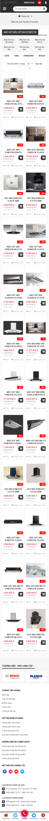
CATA (6, 56)
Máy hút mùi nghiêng (24, 41)
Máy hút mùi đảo (9, 48)
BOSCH (42, 56)
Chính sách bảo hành (10, 758)
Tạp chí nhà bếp (8, 699)
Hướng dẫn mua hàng (11, 723)
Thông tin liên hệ (8, 711)
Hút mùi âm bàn (24, 48)
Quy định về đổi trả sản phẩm (14, 754)
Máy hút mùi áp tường (9, 41)
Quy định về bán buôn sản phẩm (15, 735)
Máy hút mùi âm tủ (40, 41)
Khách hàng (7, 703)
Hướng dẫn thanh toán (11, 727)
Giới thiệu (5, 695)
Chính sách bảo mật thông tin (14, 746)
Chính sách (6, 707)
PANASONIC (29, 56)
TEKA (16, 56)
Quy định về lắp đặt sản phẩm (14, 750)
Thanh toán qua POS (10, 731)
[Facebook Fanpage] (5, 771)
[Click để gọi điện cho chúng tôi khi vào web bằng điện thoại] (24, 814)
